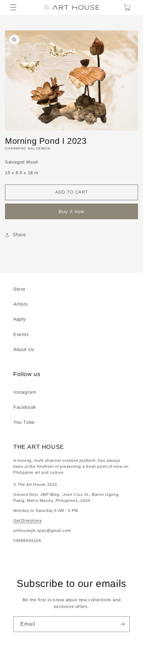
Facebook (24, 407)
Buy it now (71, 211)
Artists (20, 304)
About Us (23, 349)
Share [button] (19, 234)
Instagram (24, 392)
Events (21, 334)
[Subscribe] (122, 624)
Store (19, 289)
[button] (13, 7)
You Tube (24, 422)
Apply (19, 319)
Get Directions (27, 520)
